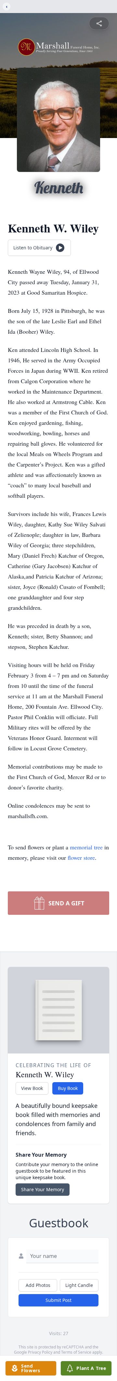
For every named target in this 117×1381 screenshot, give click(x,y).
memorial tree (86, 847)
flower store (81, 857)
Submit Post (59, 1300)
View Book (32, 1088)
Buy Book (68, 1088)
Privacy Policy (40, 1352)
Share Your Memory (42, 1189)
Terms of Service (76, 1352)
